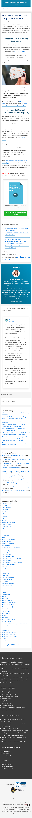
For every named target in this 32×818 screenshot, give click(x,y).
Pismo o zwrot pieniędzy (9, 564)
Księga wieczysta (7, 526)
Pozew (4, 571)
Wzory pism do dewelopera (9, 632)
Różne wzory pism (7, 585)
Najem (3, 537)
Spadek (4, 592)
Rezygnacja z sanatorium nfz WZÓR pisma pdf (14, 678)
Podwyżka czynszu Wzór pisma (10, 728)
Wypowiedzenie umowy (8, 626)
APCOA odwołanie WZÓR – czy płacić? (12, 662)
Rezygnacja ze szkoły (8, 583)
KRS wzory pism (6, 524)
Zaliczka (4, 640)
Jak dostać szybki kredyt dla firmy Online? (14, 434)
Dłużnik (4, 512)
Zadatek (4, 638)
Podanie (4, 569)
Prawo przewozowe (19, 51)
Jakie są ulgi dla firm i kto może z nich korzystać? (16, 432)
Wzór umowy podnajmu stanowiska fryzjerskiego (16, 471)
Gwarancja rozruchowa (8, 522)
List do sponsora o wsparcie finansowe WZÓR (14, 733)
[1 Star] (2, 254)
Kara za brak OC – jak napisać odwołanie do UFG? (16, 459)
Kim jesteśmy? (5, 692)
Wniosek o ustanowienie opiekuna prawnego (14, 624)
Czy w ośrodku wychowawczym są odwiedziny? (15, 479)
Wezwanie (4, 615)
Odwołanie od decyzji (8, 543)
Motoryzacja (5, 535)
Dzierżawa (5, 514)
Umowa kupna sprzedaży (9, 602)
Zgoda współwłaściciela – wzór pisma (12, 645)
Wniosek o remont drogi (8, 619)
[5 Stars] (7, 254)
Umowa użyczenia (7, 609)
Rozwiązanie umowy (7, 588)
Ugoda (4, 596)
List (3, 528)
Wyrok (3, 628)
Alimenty (4, 505)
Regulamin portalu (6, 698)
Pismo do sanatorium (8, 556)
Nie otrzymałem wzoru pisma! (9, 696)
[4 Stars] (6, 254)
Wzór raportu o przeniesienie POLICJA (13, 455)
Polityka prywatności (7, 705)
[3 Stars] (4, 254)
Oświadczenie (6, 545)
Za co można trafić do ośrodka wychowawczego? (16, 487)
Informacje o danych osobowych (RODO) (13, 707)
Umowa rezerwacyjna (8, 607)
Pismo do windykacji (7, 560)
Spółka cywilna (6, 594)
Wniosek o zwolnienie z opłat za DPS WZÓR (13, 742)
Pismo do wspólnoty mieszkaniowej (12, 562)
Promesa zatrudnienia (8, 577)
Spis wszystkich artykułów (9, 710)
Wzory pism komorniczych (9, 634)
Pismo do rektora (7, 554)
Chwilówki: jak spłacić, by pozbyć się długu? (14, 437)
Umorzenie (5, 598)
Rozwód (4, 590)
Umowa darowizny (7, 600)
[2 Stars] (3, 254)
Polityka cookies (6, 703)
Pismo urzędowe (6, 566)
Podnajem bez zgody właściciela (11, 467)
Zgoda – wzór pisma (7, 643)
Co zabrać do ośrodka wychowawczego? (13, 490)
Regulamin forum (6, 701)
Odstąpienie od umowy (8, 539)
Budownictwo (5, 509)
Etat (3, 518)
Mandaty (4, 531)
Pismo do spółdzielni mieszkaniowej (12, 558)
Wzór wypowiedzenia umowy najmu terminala (14, 680)
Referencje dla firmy (7, 579)
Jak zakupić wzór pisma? (8, 694)
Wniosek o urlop (6, 621)
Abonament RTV (6, 503)
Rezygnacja (5, 581)
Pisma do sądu (6, 550)
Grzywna (4, 520)
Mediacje (4, 533)
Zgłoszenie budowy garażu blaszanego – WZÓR (14, 730)
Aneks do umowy (7, 507)
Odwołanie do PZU (7, 541)
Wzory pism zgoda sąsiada (9, 636)
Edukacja (4, 516)
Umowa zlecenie (6, 611)
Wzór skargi (5, 630)
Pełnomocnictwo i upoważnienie (11, 547)
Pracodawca (5, 573)
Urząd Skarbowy (6, 613)
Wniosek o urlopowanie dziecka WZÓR (12, 735)
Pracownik (5, 575)
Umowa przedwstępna (8, 605)
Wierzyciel (5, 617)
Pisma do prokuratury (8, 552)
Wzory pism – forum (7, 682)
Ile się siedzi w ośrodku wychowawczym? (13, 483)
